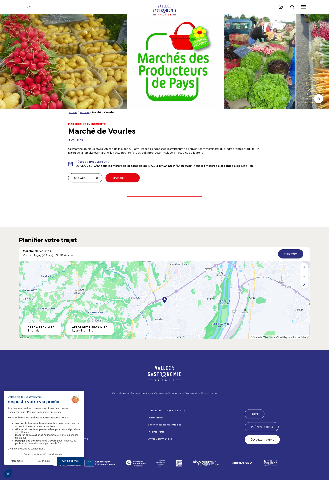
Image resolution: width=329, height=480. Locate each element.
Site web (79, 177)
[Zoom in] (304, 267)
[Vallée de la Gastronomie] (164, 9)
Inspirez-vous (156, 431)
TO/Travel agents (262, 426)
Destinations (155, 417)
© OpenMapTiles (259, 337)
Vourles (77, 140)
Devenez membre (262, 439)
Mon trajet (290, 253)
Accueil (73, 112)
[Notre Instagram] (280, 7)
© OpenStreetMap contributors (284, 337)
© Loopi (305, 337)
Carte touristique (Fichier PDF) (166, 410)
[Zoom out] (304, 275)
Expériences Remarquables (164, 424)
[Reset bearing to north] (304, 284)
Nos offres (84, 112)
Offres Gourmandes (160, 438)
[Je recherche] (292, 7)
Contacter (118, 177)
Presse (255, 413)
